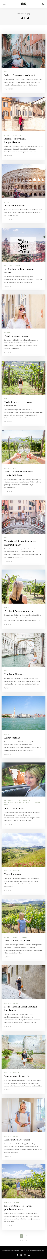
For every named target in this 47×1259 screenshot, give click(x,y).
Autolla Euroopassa (14, 808)
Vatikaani (17, 135)
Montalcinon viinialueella (16, 1076)
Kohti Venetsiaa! (12, 737)
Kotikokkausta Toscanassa (17, 1139)
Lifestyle (8, 266)
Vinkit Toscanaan (12, 874)
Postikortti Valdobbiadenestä (18, 611)
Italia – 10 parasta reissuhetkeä (19, 75)
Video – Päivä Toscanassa (17, 940)
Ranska (29, 802)
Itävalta (26, 800)
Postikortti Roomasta (14, 205)
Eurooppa (8, 800)
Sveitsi (7, 805)
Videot (14, 468)
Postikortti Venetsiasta (15, 674)
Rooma (7, 135)
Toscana (15, 871)
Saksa (37, 802)
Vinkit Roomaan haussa (16, 336)
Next (22, 1240)
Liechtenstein (10, 802)
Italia (6, 72)
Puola (21, 802)
